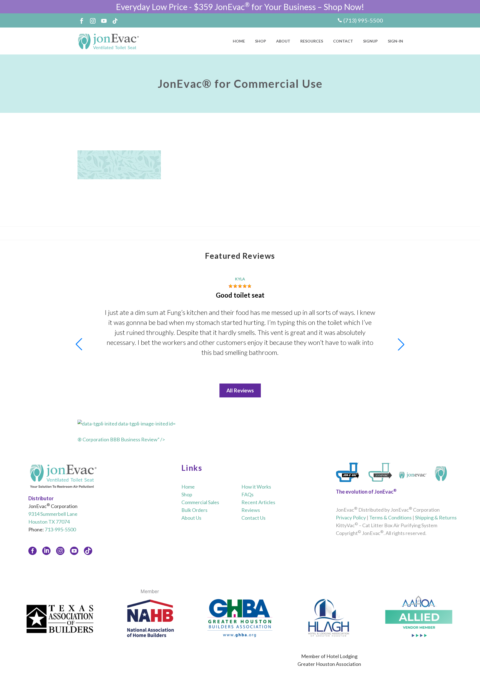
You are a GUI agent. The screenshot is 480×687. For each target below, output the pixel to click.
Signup (370, 41)
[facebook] (32, 551)
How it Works (256, 487)
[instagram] (60, 551)
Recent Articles (258, 502)
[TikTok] (115, 21)
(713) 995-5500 (363, 20)
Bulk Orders (194, 510)
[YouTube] (103, 21)
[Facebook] (81, 21)
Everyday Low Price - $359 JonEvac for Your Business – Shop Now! (240, 7)
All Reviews (240, 390)
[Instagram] (92, 21)
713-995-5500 (60, 529)
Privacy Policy (351, 517)
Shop (260, 41)
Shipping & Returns (436, 517)
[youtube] (74, 551)
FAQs (247, 494)
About (283, 41)
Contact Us (253, 518)
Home (239, 41)
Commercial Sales (200, 502)
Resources (311, 41)
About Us (191, 518)
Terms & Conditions (390, 517)
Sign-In (395, 41)
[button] (401, 344)
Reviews (250, 510)
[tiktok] (88, 551)
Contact (343, 41)
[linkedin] (46, 551)
